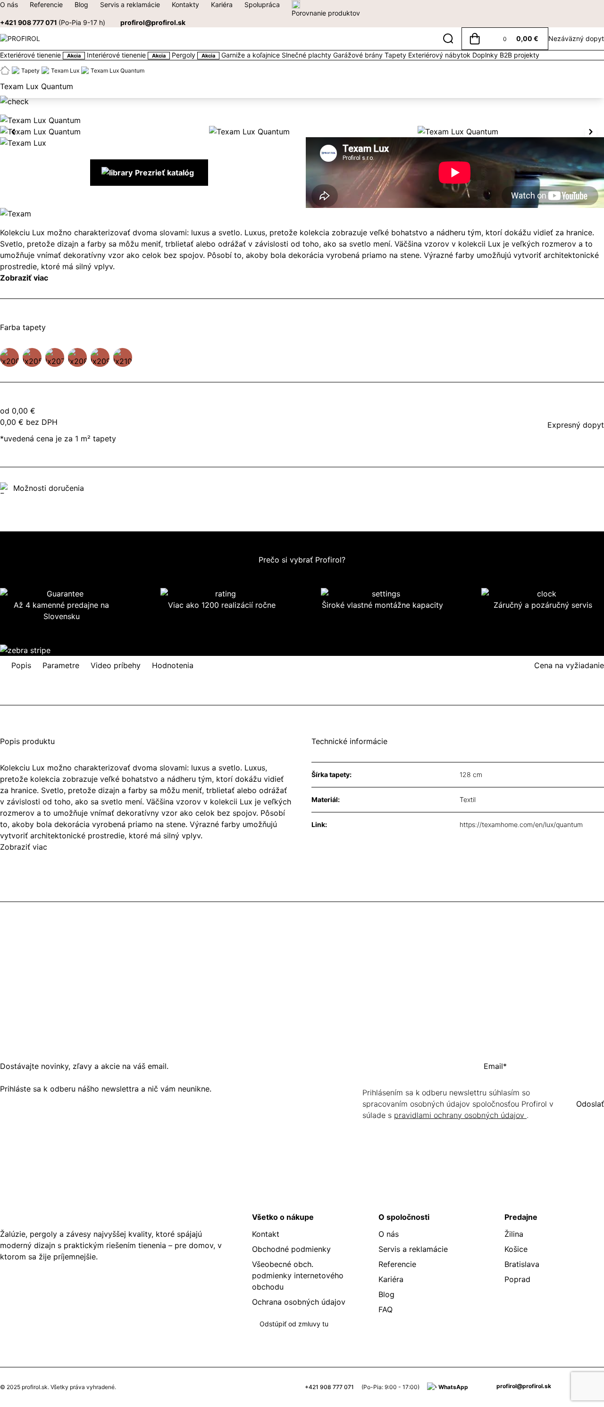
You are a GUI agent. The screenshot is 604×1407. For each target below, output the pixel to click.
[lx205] (32, 357)
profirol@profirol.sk (152, 22)
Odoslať (590, 1104)
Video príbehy (116, 665)
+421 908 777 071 (52, 22)
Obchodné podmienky (291, 1249)
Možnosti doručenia (48, 488)
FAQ (385, 1309)
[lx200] (9, 357)
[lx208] (77, 357)
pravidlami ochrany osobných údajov (460, 1115)
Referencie (46, 4)
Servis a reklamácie (130, 4)
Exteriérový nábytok (440, 55)
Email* (495, 1066)
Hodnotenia (172, 665)
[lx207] (54, 357)
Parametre (60, 665)
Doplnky (486, 55)
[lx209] (100, 357)
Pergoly (193, 55)
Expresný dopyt (575, 425)
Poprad (517, 1279)
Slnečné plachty (307, 55)
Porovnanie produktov (326, 13)
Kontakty (185, 4)
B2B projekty (519, 55)
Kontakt (265, 1234)
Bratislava (521, 1264)
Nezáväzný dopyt (576, 38)
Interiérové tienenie (126, 55)
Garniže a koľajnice (251, 55)
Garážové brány (359, 55)
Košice (516, 1249)
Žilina (513, 1234)
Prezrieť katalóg (164, 172)
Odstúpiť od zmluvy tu (294, 1324)
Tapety (396, 55)
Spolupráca (262, 4)
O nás (9, 4)
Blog (81, 4)
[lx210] (122, 357)
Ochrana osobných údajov (298, 1302)
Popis (21, 665)
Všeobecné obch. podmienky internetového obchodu (298, 1275)
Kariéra (222, 4)
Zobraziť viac (24, 277)
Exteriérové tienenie (40, 55)
